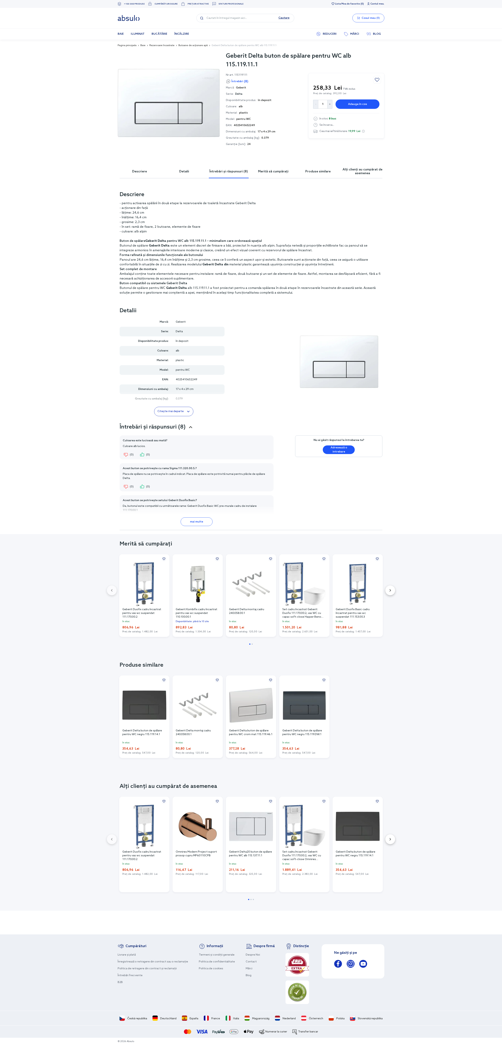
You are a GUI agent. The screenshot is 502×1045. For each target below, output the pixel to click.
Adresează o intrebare (339, 449)
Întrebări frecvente (130, 975)
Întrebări (239, 81)
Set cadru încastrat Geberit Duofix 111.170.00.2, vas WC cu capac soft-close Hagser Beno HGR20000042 (301, 613)
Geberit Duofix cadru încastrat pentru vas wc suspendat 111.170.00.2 (141, 613)
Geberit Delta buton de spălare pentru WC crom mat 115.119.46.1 (250, 732)
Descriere (139, 171)
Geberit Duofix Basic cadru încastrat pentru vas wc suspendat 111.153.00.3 (353, 613)
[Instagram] (351, 964)
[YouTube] (363, 964)
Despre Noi (253, 955)
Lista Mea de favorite (347, 4)
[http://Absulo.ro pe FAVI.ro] (297, 965)
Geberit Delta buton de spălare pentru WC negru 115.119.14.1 (142, 732)
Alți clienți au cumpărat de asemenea (362, 171)
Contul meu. (377, 4)
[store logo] (129, 18)
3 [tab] (253, 899)
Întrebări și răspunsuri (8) (228, 171)
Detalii (184, 171)
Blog (248, 975)
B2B (120, 982)
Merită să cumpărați (273, 171)
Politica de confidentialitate (217, 961)
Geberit (181, 322)
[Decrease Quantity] (315, 104)
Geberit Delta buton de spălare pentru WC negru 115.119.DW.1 (302, 732)
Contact (251, 961)
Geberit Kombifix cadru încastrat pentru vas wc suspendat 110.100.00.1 (196, 613)
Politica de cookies (211, 968)
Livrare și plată (127, 955)
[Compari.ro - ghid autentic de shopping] (297, 992)
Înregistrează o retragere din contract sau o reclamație (153, 961)
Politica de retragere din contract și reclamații (147, 968)
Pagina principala (127, 45)
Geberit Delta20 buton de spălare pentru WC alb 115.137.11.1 (250, 853)
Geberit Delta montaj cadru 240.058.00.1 (246, 611)
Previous (112, 590)
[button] (363, 131)
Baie (143, 45)
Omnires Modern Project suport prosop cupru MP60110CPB (196, 853)
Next (390, 590)
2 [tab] (252, 644)
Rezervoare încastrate (162, 45)
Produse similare (318, 171)
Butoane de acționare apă (193, 45)
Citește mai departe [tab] (170, 411)
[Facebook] (338, 964)
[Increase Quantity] (329, 104)
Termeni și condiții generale (217, 955)
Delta (238, 94)
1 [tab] (249, 644)
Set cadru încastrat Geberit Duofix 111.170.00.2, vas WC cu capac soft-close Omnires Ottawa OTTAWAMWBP (301, 855)
